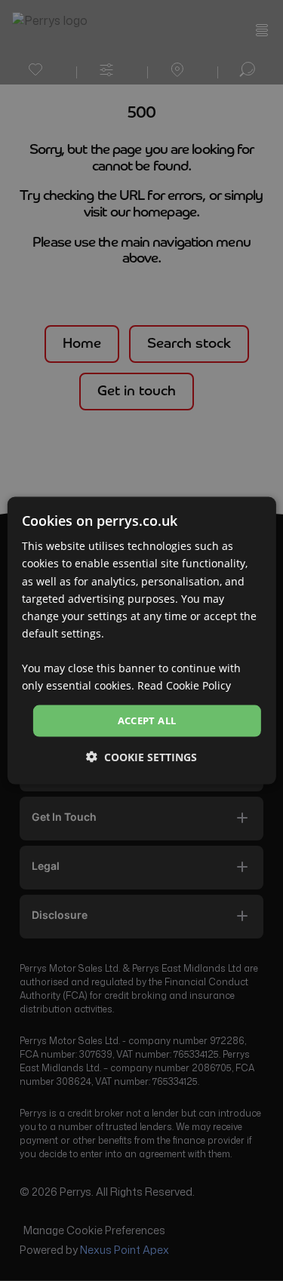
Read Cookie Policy (184, 685)
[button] (141, 756)
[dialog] (141, 641)
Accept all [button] (147, 720)
